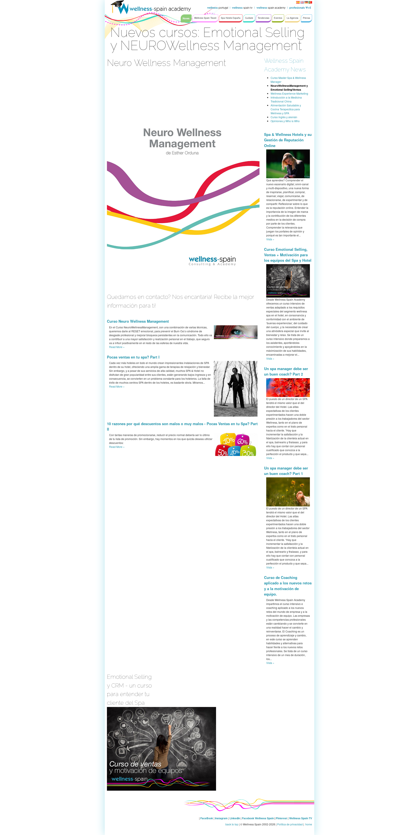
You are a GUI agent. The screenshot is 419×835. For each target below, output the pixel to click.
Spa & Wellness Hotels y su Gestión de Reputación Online (288, 140)
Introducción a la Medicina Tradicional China (286, 99)
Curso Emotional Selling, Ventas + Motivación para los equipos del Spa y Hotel (287, 255)
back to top (231, 824)
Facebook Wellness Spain (258, 818)
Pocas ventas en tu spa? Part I (133, 357)
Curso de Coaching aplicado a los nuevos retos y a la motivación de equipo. (288, 586)
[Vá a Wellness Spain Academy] (133, 8)
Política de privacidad (290, 824)
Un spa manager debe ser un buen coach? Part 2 (286, 371)
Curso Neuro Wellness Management (138, 321)
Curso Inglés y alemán (284, 117)
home (308, 824)
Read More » (117, 347)
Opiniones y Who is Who (285, 121)
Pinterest (282, 818)
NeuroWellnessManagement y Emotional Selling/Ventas (289, 88)
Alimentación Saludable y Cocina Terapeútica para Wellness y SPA (286, 109)
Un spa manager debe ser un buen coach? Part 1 (286, 470)
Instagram (221, 818)
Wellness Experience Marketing (289, 93)
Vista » (270, 239)
